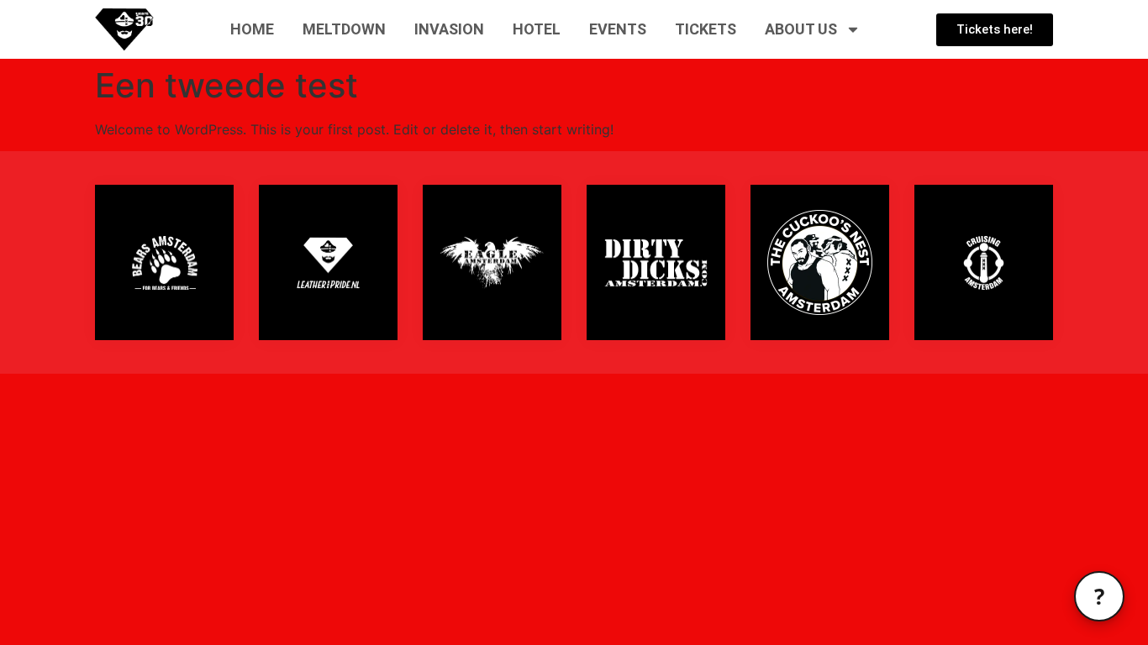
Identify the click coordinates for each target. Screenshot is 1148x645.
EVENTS (617, 29)
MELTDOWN (344, 29)
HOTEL (537, 29)
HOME (252, 29)
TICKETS (705, 29)
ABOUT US (801, 29)
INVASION (449, 29)
